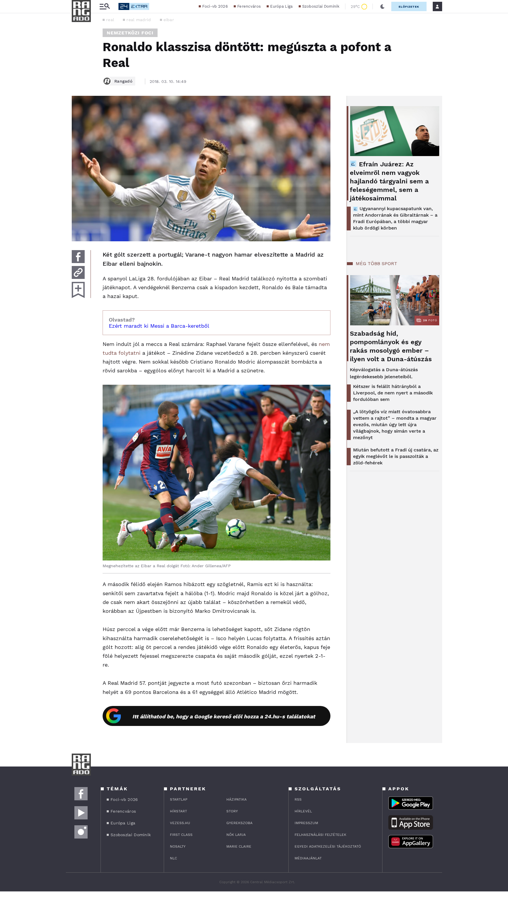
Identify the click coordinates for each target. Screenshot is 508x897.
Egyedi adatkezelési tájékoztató (328, 846)
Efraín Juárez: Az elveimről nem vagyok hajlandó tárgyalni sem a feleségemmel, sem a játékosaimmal (389, 181)
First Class (181, 835)
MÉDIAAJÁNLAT (308, 858)
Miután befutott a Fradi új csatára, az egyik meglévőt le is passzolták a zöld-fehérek (395, 456)
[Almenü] (105, 6)
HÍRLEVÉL (303, 811)
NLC (173, 858)
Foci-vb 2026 (215, 6)
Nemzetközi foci (130, 33)
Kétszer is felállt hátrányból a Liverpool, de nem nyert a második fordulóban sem (393, 393)
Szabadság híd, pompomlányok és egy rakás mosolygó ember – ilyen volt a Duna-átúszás (391, 346)
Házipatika (236, 799)
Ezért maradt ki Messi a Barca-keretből (159, 326)
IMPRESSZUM (306, 823)
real (110, 19)
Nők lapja (236, 835)
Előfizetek (409, 6)
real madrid (138, 19)
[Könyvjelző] (78, 290)
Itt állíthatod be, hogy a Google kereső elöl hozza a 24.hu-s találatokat (223, 716)
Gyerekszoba (239, 823)
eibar (168, 19)
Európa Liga (281, 6)
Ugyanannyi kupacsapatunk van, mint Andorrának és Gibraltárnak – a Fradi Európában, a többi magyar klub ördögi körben (395, 218)
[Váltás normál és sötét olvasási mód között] (382, 6)
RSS (298, 799)
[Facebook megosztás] (78, 256)
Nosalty (178, 846)
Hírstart (178, 811)
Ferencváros (249, 6)
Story (232, 811)
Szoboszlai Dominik (320, 6)
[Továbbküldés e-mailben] (78, 272)
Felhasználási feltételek (320, 835)
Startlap (178, 799)
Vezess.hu (180, 823)
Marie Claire (238, 846)
